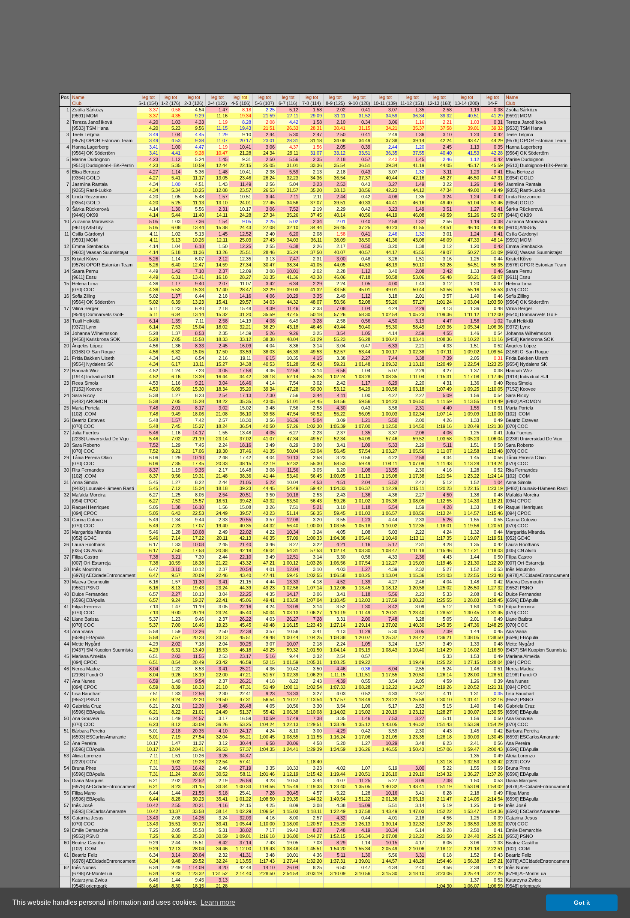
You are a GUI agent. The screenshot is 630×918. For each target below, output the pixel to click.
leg (145, 97)
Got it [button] (582, 902)
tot (152, 97)
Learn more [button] (218, 902)
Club (76, 103)
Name (78, 97)
